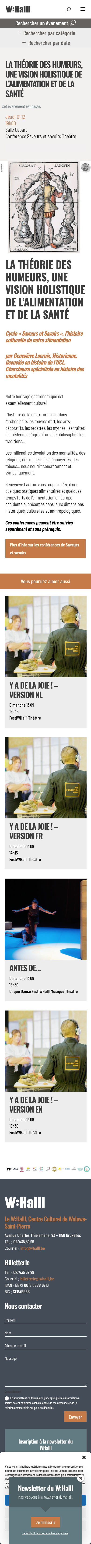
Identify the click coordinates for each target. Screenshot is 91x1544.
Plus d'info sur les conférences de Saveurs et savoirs (44, 548)
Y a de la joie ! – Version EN (33, 1104)
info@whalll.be (32, 1248)
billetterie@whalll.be (37, 1278)
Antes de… (25, 967)
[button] (84, 1457)
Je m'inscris (45, 1522)
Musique (57, 991)
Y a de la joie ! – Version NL (33, 689)
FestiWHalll (18, 718)
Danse (26, 991)
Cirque (14, 991)
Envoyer (75, 1416)
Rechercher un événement (41, 22)
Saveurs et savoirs (44, 136)
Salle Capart (16, 129)
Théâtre (69, 136)
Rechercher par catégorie (49, 32)
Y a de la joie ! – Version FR (33, 831)
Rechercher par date (49, 42)
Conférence (15, 136)
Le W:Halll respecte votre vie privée (45, 1533)
